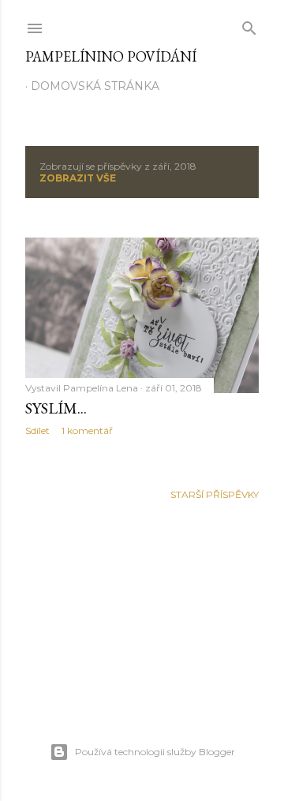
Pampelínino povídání (110, 56)
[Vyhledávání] (249, 24)
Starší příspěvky (214, 494)
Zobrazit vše (77, 178)
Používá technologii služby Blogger (155, 752)
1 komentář (87, 430)
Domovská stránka (95, 86)
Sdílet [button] (37, 430)
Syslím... (56, 408)
